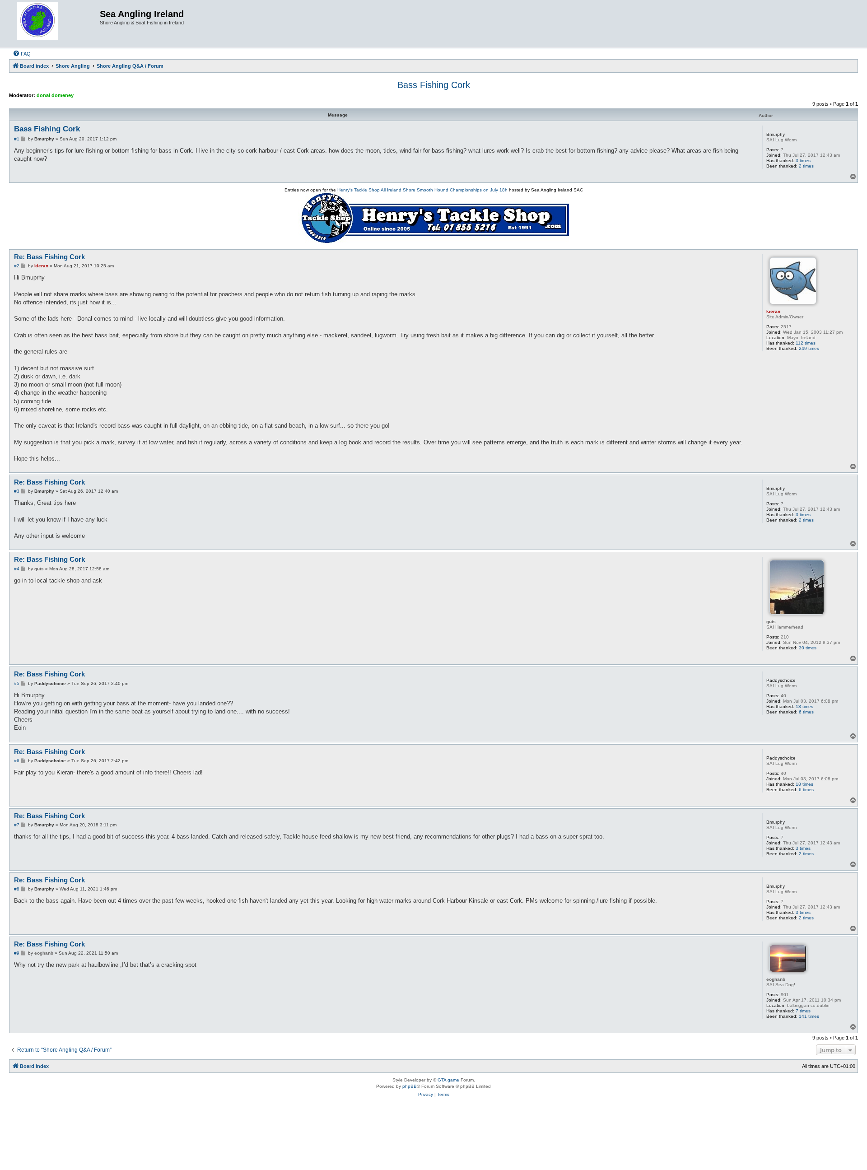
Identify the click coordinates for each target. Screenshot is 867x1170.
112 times (806, 342)
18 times (804, 706)
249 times (809, 348)
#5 (16, 683)
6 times (806, 711)
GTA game (448, 1079)
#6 (16, 760)
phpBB (409, 1086)
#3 (16, 491)
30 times (807, 647)
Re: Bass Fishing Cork (49, 257)
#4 (16, 568)
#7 (16, 824)
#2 (16, 265)
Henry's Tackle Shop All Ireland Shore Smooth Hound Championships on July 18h (422, 189)
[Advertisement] (433, 1137)
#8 (16, 888)
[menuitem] (22, 53)
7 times (803, 1010)
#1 (16, 138)
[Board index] (55, 24)
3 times (803, 160)
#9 (16, 953)
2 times (806, 165)
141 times (809, 1016)
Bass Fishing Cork (433, 85)
